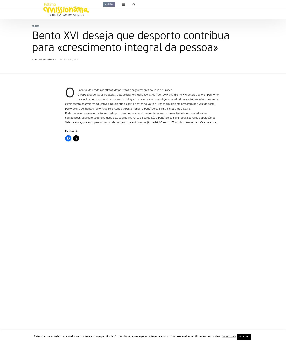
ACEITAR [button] (244, 336)
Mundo (109, 4)
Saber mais (229, 336)
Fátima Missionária (45, 60)
